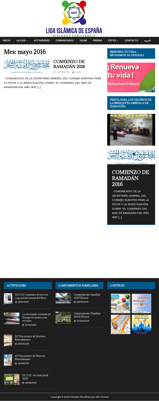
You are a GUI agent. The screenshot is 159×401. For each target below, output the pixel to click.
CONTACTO (131, 40)
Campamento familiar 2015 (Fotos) (87, 296)
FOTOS (112, 40)
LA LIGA (20, 40)
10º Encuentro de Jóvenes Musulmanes (30, 337)
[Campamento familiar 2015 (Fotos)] (63, 301)
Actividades (16, 285)
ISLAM (83, 40)
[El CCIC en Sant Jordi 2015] (11, 382)
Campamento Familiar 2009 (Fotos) (87, 315)
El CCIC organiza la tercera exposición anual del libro (31, 296)
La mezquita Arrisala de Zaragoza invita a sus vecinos (36, 317)
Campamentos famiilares (78, 285)
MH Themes (102, 397)
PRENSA (97, 40)
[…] (39, 87)
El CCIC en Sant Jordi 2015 (35, 376)
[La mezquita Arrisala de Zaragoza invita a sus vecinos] (11, 322)
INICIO (6, 40)
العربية (147, 40)
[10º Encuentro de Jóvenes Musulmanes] (8, 344)
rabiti (78, 72)
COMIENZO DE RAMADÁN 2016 (69, 64)
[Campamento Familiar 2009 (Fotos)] (63, 321)
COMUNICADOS (65, 40)
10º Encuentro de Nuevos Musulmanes (30, 357)
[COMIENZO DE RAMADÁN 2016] (131, 157)
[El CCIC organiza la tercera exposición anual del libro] (8, 302)
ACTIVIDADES (42, 40)
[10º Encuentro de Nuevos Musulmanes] (8, 363)
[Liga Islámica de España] (79, 34)
